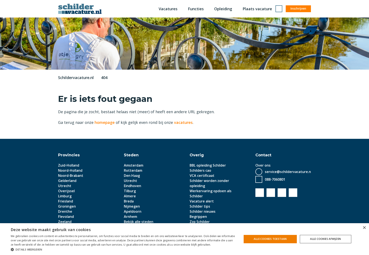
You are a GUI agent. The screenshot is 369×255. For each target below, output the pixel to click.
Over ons (263, 165)
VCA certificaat (202, 175)
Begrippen (198, 216)
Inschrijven (298, 8)
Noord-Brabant (70, 175)
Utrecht (64, 185)
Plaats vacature (257, 8)
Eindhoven (132, 185)
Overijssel (66, 191)
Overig (197, 155)
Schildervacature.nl (76, 77)
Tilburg (130, 191)
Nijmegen (132, 206)
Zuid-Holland (68, 165)
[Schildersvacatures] (80, 9)
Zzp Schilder (200, 221)
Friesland (65, 201)
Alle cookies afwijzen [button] (325, 239)
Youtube (270, 192)
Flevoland (66, 216)
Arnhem (130, 216)
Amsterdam (133, 165)
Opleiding (223, 8)
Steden (131, 155)
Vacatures (168, 8)
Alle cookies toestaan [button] (270, 239)
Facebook (259, 192)
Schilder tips (200, 206)
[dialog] (184, 239)
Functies (196, 8)
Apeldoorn (132, 211)
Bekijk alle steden (138, 221)
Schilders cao (200, 170)
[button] (123, 249)
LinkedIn (282, 192)
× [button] (364, 227)
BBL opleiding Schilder (208, 165)
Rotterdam (133, 170)
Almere (130, 196)
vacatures (183, 122)
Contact (263, 155)
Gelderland (67, 180)
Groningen (67, 206)
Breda (129, 201)
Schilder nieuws (202, 211)
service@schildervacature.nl (288, 171)
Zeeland (65, 221)
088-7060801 (275, 179)
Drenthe (65, 211)
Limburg (65, 196)
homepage (105, 122)
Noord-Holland (70, 170)
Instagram (293, 192)
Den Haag (132, 175)
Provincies (69, 155)
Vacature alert (202, 201)
